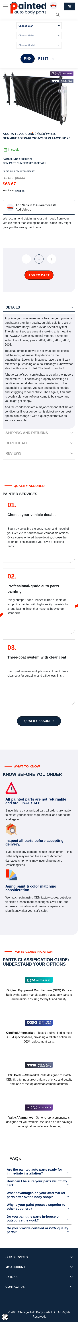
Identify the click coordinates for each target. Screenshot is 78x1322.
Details (12, 307)
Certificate (16, 443)
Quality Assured (39, 721)
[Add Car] (54, 6)
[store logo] (28, 8)
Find (27, 58)
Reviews (13, 453)
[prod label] (61, 81)
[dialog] (5, 1317)
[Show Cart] (69, 6)
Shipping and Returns (26, 433)
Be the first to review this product (18, 171)
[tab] (39, 307)
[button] (32, 132)
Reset (43, 58)
